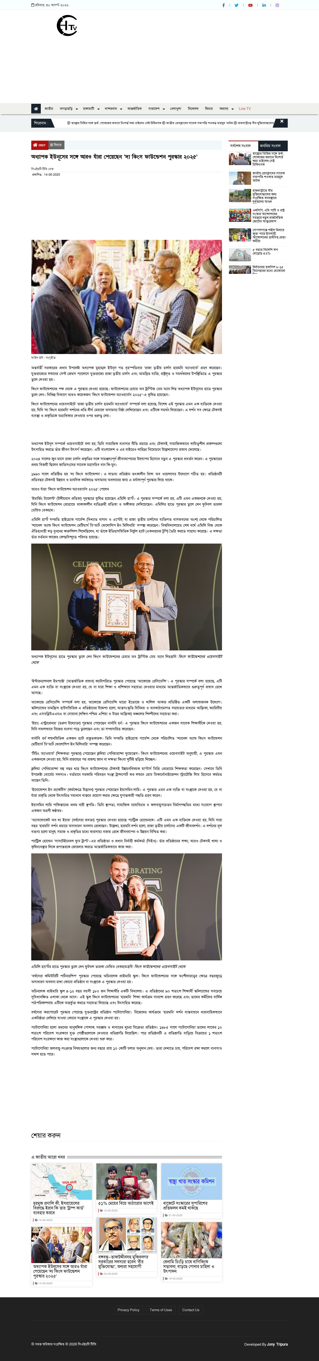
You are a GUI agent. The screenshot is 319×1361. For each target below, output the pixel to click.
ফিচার (209, 108)
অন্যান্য (224, 108)
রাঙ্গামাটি (89, 108)
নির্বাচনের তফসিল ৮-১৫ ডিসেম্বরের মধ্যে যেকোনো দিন (269, 271)
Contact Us (190, 1310)
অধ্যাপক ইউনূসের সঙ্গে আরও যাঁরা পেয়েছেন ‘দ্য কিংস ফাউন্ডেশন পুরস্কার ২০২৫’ (60, 1271)
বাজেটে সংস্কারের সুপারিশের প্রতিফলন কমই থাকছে (185, 1206)
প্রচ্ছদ (41, 145)
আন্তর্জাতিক (134, 108)
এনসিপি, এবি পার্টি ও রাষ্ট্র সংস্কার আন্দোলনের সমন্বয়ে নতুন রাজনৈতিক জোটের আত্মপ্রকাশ (268, 216)
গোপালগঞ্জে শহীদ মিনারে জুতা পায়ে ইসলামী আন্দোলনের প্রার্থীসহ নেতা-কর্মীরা (269, 236)
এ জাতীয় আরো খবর (48, 1157)
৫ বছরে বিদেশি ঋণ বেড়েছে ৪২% (265, 251)
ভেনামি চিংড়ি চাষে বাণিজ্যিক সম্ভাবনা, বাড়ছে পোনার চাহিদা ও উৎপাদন (188, 1266)
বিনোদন (193, 108)
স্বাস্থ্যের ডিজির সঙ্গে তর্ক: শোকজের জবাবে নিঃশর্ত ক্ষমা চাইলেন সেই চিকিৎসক (88, 123)
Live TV (245, 108)
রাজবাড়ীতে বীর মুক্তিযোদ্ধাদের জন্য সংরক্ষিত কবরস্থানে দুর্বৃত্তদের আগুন (251, 123)
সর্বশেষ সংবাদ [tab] (240, 145)
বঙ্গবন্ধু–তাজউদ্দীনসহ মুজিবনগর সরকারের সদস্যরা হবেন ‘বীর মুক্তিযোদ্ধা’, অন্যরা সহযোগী (123, 1262)
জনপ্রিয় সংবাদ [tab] (270, 145)
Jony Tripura (277, 1344)
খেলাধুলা (175, 108)
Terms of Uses (161, 1310)
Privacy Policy (129, 1310)
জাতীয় (49, 108)
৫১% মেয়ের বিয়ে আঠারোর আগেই (126, 1203)
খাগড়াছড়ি (66, 108)
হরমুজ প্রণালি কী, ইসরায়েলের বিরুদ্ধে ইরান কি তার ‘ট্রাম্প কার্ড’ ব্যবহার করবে (58, 1208)
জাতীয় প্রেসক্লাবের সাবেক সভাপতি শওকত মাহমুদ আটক (171, 123)
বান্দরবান (111, 108)
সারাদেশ (154, 108)
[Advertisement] (159, 68)
